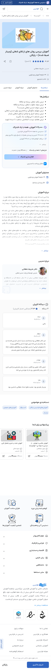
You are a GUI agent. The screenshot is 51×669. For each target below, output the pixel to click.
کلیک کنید (8, 3)
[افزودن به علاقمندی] (46, 432)
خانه (47, 16)
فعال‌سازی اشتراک (27, 157)
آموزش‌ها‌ (37, 16)
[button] (25, 8)
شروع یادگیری (38, 665)
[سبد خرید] (4, 9)
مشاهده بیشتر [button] (42, 605)
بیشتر (44, 144)
